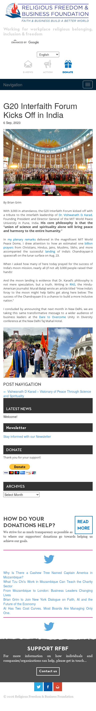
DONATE (68, 72)
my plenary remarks (22, 239)
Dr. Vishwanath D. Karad (75, 215)
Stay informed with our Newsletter (27, 436)
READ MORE (83, 525)
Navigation (12, 84)
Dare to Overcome (52, 317)
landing (50, 251)
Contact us (48, 671)
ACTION (48, 72)
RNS (72, 284)
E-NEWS (28, 72)
